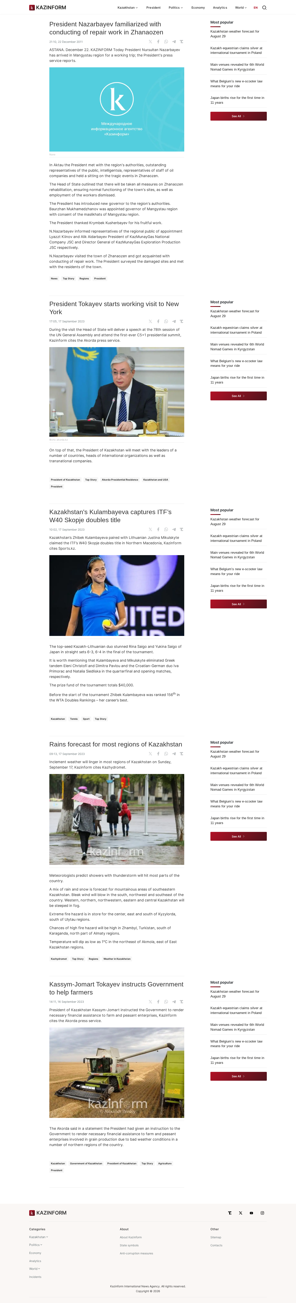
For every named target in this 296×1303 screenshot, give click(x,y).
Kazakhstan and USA (155, 479)
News (54, 278)
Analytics (220, 7)
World (33, 1269)
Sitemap (215, 1237)
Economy (198, 7)
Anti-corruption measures (136, 1253)
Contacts (216, 1245)
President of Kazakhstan (65, 479)
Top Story (68, 278)
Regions (84, 278)
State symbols (129, 1245)
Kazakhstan (58, 718)
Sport (86, 718)
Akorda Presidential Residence (120, 479)
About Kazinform (131, 1237)
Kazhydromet (59, 958)
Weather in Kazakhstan (116, 958)
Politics (34, 1245)
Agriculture (165, 1163)
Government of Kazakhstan (86, 1163)
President (153, 7)
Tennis (74, 718)
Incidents (35, 1276)
